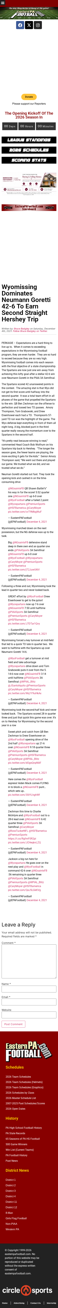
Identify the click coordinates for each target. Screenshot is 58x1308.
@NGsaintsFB (16, 488)
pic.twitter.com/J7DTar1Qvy (24, 623)
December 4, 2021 (37, 521)
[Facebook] (20, 25)
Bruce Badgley (21, 328)
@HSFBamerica (17, 507)
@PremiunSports (35, 504)
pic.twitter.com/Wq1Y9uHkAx (24, 693)
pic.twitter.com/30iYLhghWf (24, 794)
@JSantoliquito (17, 685)
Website (6, 1010)
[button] (2, 2)
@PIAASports (21, 550)
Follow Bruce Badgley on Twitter (30, 331)
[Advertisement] (29, 61)
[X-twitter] (29, 25)
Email (6, 997)
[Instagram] (38, 25)
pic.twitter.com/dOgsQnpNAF (24, 762)
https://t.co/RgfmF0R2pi (22, 838)
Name (6, 984)
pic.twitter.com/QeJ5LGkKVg (24, 890)
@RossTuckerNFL (18, 830)
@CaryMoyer (34, 507)
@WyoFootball (16, 500)
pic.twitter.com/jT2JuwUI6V (24, 569)
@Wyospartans (16, 504)
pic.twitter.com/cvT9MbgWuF (25, 511)
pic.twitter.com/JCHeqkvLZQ (24, 842)
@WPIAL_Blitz (27, 681)
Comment (9, 943)
